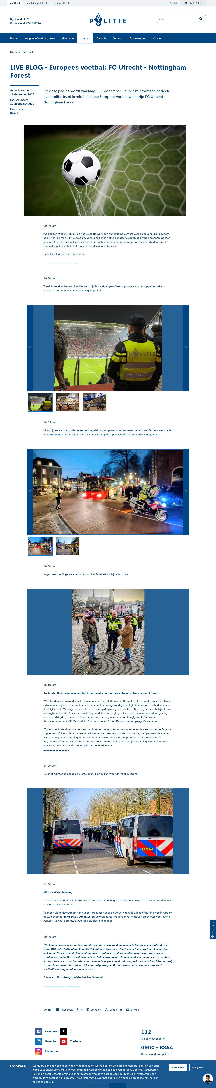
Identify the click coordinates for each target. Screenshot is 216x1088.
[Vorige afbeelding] (30, 348)
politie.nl (15, 3)
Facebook (64, 1010)
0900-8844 (33, 23)
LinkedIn (93, 1010)
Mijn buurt (68, 38)
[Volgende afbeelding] (186, 348)
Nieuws (85, 38)
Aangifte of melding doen (39, 38)
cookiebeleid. (46, 1081)
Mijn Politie (196, 3)
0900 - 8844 (157, 1047)
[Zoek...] (181, 20)
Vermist (118, 38)
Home (14, 38)
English (173, 3)
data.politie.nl (61, 3)
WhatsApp (114, 1010)
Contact (158, 38)
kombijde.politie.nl (37, 3)
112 (26, 19)
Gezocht (102, 38)
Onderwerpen (137, 38)
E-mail (132, 1010)
